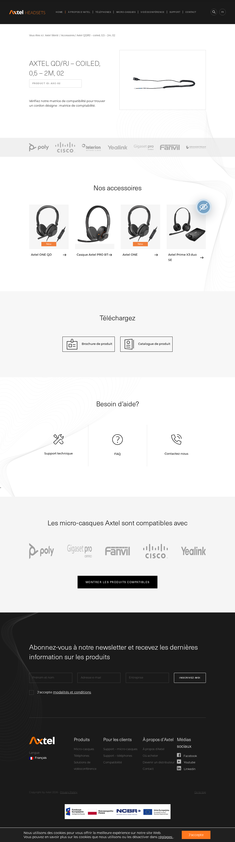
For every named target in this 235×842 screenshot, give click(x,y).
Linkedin (190, 769)
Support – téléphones (117, 756)
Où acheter (150, 756)
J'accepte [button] (196, 835)
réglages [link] (165, 837)
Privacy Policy (68, 792)
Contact (190, 12)
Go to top (200, 792)
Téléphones (103, 12)
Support (175, 12)
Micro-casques (126, 12)
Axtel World (51, 35)
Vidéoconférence (152, 12)
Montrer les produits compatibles (118, 582)
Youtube (189, 762)
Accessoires (68, 35)
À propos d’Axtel (79, 12)
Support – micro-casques (120, 749)
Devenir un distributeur (159, 762)
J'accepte (64, 692)
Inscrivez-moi (190, 677)
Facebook (190, 756)
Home (59, 12)
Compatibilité (112, 762)
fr (222, 12)
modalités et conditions (72, 692)
